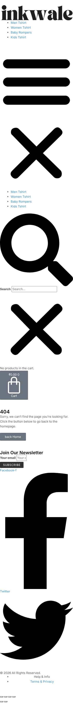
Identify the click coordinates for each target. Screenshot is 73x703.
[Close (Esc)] (13, 696)
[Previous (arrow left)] (1, 701)
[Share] (9, 696)
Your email (8, 458)
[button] (36, 116)
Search (5, 289)
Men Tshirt (18, 23)
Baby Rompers (21, 32)
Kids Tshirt (18, 37)
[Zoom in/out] (1, 696)
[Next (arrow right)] (5, 701)
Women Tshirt (21, 27)
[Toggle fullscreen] (5, 696)
